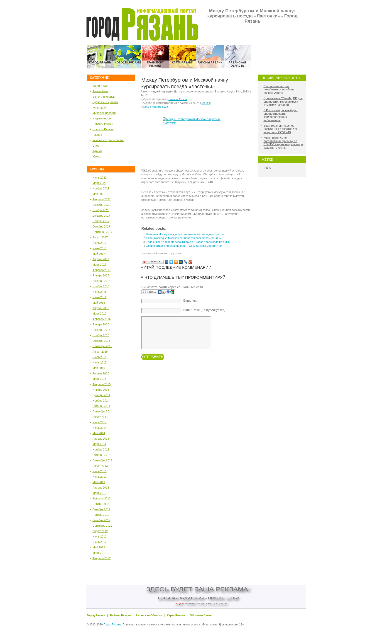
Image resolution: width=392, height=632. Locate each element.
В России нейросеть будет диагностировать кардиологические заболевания (281, 115)
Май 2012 (99, 547)
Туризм (97, 151)
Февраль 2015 (102, 384)
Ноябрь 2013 (101, 449)
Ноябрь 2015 (101, 335)
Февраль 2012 (102, 558)
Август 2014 (100, 417)
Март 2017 (99, 264)
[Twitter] (171, 262)
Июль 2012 (100, 536)
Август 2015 (100, 351)
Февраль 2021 (102, 199)
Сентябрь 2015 (102, 346)
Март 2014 (99, 444)
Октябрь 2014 (101, 406)
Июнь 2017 (100, 248)
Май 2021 (99, 194)
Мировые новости (104, 113)
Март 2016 (99, 313)
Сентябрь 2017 (102, 232)
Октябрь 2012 (101, 520)
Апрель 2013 (101, 487)
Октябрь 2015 (101, 340)
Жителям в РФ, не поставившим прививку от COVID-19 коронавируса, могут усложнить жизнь (283, 142)
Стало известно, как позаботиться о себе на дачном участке (279, 89)
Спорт (97, 145)
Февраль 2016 (102, 319)
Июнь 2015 (100, 362)
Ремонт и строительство (108, 140)
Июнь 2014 (100, 427)
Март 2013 (99, 493)
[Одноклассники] (176, 262)
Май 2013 (99, 482)
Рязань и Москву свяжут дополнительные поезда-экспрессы (185, 234)
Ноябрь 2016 (101, 286)
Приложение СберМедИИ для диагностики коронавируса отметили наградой (283, 102)
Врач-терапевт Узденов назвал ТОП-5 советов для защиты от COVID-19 (281, 129)
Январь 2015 (101, 389)
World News (100, 85)
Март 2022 (99, 183)
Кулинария (100, 107)
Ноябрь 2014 (101, 400)
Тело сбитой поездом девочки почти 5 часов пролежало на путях (188, 242)
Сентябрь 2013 (102, 460)
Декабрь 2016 (101, 281)
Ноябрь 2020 (101, 210)
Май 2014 (99, 433)
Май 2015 (99, 368)
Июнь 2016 (100, 297)
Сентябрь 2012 (102, 525)
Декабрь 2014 (101, 395)
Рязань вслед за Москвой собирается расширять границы (183, 238)
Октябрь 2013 (101, 455)
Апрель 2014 (101, 438)
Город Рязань (112, 624)
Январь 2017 (101, 275)
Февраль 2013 (102, 498)
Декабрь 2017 (101, 215)
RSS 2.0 (206, 103)
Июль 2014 (100, 422)
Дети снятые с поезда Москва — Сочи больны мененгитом (184, 245)
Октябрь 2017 (101, 226)
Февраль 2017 (102, 270)
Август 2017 (100, 237)
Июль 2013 (100, 471)
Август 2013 (100, 465)
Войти (268, 168)
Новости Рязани (103, 129)
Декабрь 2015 (101, 330)
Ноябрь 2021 (101, 188)
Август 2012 (100, 531)
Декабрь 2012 (101, 509)
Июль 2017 (100, 243)
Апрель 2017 (101, 259)
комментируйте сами (155, 106)
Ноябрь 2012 (101, 514)
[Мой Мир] (181, 262)
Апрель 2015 (101, 373)
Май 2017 (99, 253)
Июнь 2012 (100, 542)
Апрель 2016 (101, 308)
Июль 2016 (100, 291)
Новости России (103, 124)
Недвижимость (102, 118)
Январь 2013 (101, 504)
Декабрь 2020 (101, 204)
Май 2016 (99, 302)
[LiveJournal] (185, 262)
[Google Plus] (190, 262)
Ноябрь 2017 (101, 221)
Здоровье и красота (105, 102)
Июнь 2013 (100, 476)
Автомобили (100, 91)
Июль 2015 (100, 357)
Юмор (96, 156)
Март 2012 (99, 553)
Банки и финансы (104, 96)
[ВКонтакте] (166, 262)
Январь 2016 (101, 324)
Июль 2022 (100, 177)
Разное (97, 134)
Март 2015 (99, 378)
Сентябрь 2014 (102, 411)
